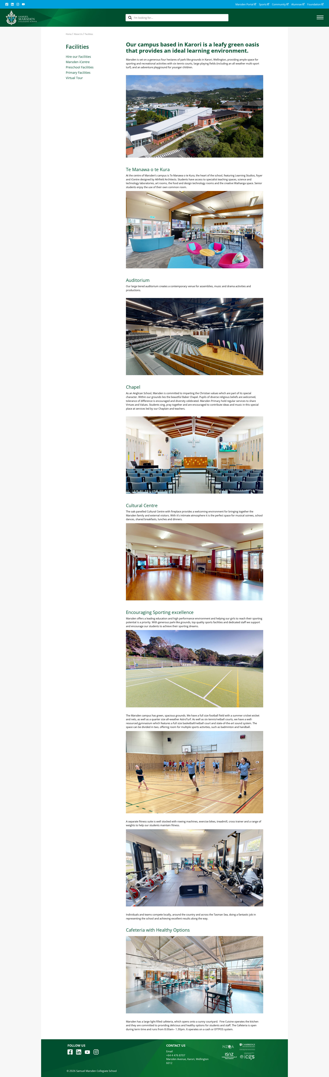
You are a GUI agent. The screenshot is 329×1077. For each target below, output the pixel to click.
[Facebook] (6, 4)
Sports (262, 4)
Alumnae (296, 4)
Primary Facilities (78, 72)
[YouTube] (23, 4)
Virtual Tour (74, 78)
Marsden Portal (244, 4)
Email (169, 1051)
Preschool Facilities (80, 67)
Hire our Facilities (78, 57)
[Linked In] (12, 4)
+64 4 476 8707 (175, 1055)
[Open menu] (320, 17)
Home (69, 34)
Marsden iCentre (78, 62)
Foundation (314, 4)
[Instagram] (17, 4)
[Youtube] (87, 1052)
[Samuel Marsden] (21, 17)
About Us (78, 34)
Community (279, 4)
